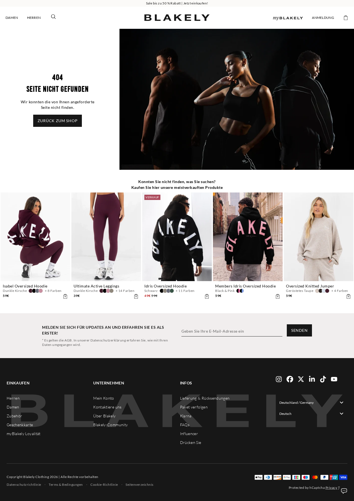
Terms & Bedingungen (66, 484)
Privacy (331, 487)
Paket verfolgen (194, 407)
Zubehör (14, 415)
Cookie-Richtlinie (104, 484)
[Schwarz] (34, 291)
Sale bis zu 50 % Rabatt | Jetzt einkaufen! (177, 3)
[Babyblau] (324, 291)
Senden (299, 330)
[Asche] (168, 291)
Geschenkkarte (20, 424)
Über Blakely (104, 415)
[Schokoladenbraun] (320, 291)
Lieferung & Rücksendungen (205, 398)
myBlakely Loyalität (24, 433)
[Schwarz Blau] (242, 291)
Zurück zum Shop (58, 120)
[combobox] (311, 402)
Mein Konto (103, 398)
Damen (12, 18)
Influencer (189, 433)
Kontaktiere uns (107, 407)
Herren (34, 18)
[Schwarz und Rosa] (238, 291)
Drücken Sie (190, 442)
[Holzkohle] (37, 291)
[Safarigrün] (111, 291)
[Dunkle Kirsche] (30, 291)
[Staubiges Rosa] (40, 291)
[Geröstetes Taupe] (317, 291)
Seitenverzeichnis (139, 484)
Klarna (186, 415)
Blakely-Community (110, 424)
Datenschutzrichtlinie (24, 484)
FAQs (184, 424)
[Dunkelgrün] (172, 291)
